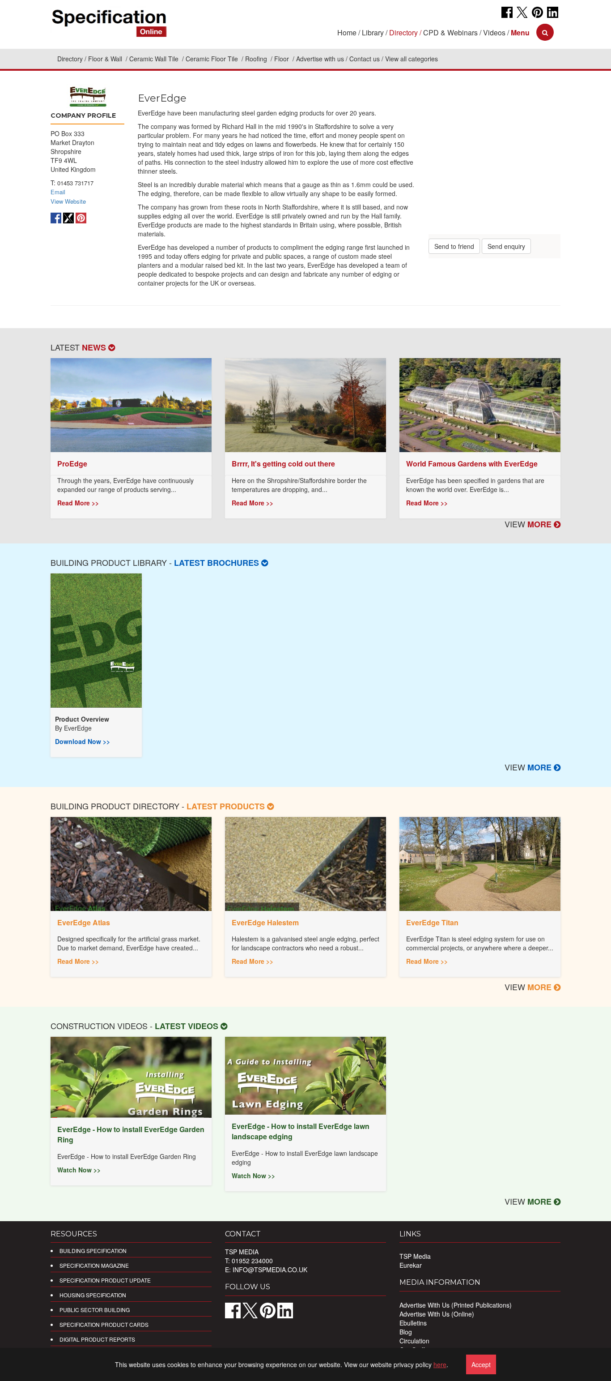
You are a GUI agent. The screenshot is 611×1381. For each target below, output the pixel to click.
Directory (70, 58)
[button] (520, 32)
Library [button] (373, 32)
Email (58, 192)
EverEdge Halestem (265, 922)
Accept (481, 1364)
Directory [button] (403, 32)
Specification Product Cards (104, 1324)
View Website (68, 201)
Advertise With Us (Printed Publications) (455, 1304)
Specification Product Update (105, 1280)
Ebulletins (413, 1322)
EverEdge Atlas (83, 922)
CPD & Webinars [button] (450, 32)
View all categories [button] (411, 58)
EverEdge (78, 727)
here (439, 1364)
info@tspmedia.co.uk (270, 1269)
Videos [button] (494, 32)
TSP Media (415, 1256)
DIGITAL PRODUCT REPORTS (97, 1339)
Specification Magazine (94, 1265)
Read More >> (78, 502)
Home (346, 32)
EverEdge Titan (432, 922)
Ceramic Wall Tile (154, 58)
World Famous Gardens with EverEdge (472, 463)
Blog (405, 1331)
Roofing (257, 58)
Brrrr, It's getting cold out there (283, 463)
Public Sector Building (94, 1309)
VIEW (529, 524)
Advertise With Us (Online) (436, 1313)
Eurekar (410, 1265)
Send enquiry (506, 246)
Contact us (364, 58)
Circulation (414, 1340)
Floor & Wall (106, 58)
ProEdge (72, 463)
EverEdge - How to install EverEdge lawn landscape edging (300, 1131)
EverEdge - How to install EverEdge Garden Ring (130, 1134)
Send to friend (454, 246)
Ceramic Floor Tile (213, 58)
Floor (282, 58)
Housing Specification (92, 1295)
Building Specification (93, 1250)
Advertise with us (320, 58)
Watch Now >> (79, 1169)
